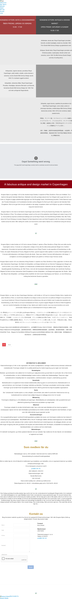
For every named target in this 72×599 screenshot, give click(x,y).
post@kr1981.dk (35, 468)
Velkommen (3, 3)
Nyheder (2, 6)
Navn (3, 525)
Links (1, 13)
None (9, 344)
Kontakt (2, 11)
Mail (3, 530)
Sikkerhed (4, 554)
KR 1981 (2, 10)
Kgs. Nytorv (3, 4)
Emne (3, 535)
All (4, 344)
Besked (4, 545)
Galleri (2, 8)
